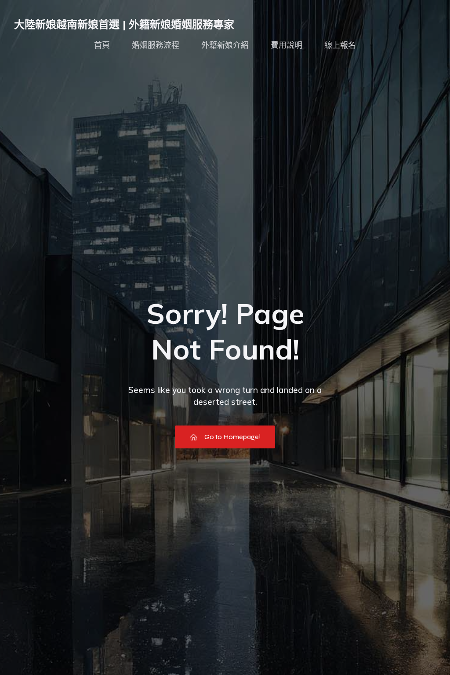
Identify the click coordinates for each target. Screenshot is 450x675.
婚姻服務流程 (155, 45)
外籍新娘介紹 (225, 45)
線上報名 (340, 45)
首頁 (102, 45)
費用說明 (286, 45)
